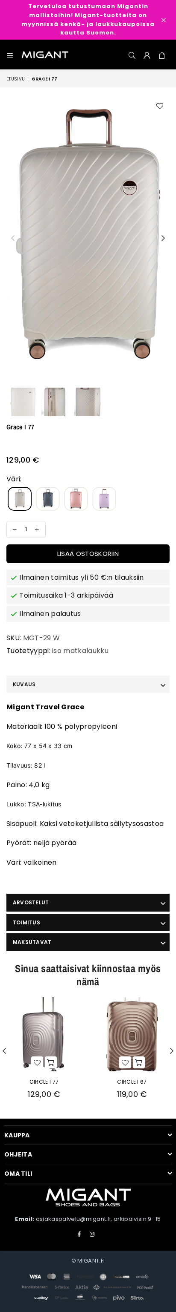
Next (163, 238)
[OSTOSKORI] (162, 54)
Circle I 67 (132, 1081)
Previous (12, 238)
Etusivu (15, 79)
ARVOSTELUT (31, 902)
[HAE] (132, 54)
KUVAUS (24, 684)
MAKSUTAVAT (32, 942)
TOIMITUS (26, 922)
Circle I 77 (44, 1081)
